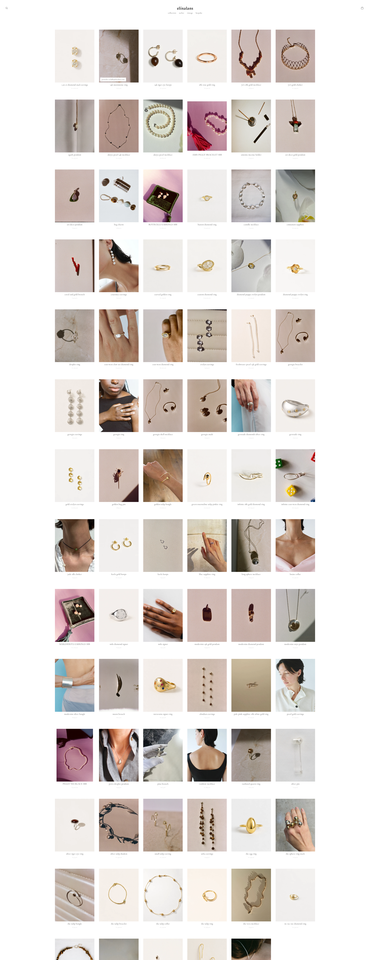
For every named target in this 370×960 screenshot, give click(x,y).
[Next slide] (90, 56)
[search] (6, 8)
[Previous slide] (59, 56)
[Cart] (362, 8)
